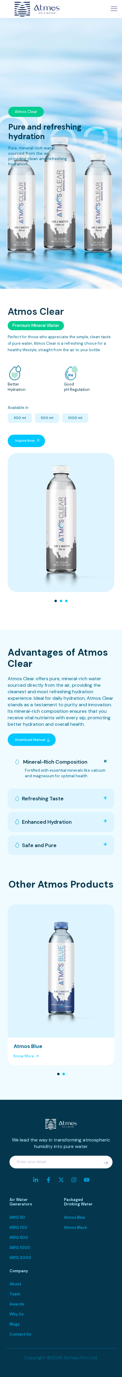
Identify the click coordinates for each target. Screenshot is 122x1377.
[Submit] (106, 1163)
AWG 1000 (19, 1247)
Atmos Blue (74, 1217)
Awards (16, 1304)
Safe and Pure (39, 845)
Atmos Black (75, 1227)
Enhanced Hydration (47, 822)
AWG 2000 (20, 1257)
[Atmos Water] (37, 8)
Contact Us (20, 1334)
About (15, 1283)
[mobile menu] (114, 9)
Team (14, 1294)
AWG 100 (18, 1227)
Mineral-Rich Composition (54, 762)
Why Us (16, 1314)
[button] (55, 601)
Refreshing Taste (43, 798)
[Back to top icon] (110, 1365)
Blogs (14, 1324)
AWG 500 (18, 1237)
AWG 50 (17, 1217)
